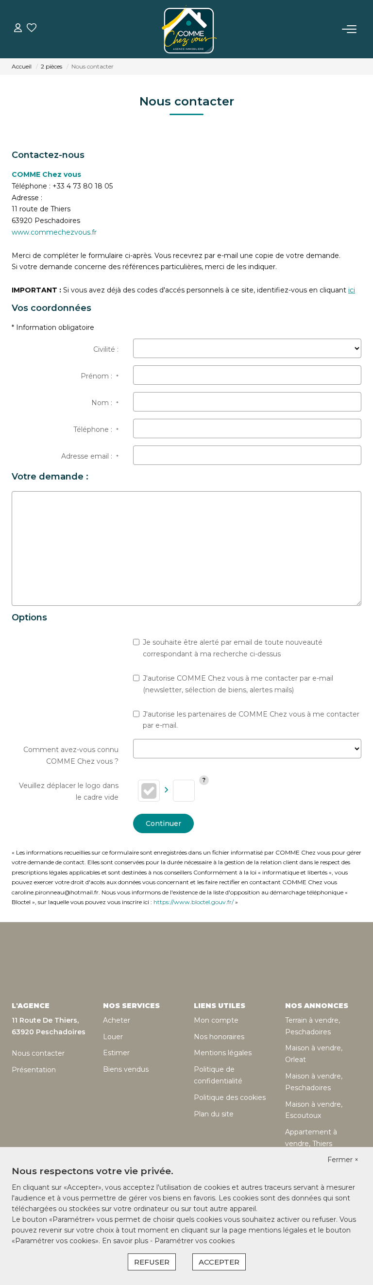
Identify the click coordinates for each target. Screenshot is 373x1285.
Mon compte (216, 1020)
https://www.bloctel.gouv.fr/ (193, 902)
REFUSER (152, 1262)
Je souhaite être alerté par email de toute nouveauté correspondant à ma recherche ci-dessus (232, 648)
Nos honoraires (219, 1036)
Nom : (105, 402)
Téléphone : (96, 429)
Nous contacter (38, 1053)
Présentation (34, 1069)
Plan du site (214, 1114)
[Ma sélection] (31, 28)
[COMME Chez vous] (189, 29)
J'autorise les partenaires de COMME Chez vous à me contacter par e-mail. (251, 720)
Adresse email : (90, 456)
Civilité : (106, 349)
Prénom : (100, 376)
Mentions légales (223, 1052)
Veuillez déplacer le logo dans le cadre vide (69, 791)
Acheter (116, 1020)
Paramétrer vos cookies (194, 1240)
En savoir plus (126, 1240)
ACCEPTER (219, 1262)
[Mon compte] (18, 28)
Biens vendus (126, 1069)
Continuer (163, 823)
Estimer (116, 1052)
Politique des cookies (230, 1097)
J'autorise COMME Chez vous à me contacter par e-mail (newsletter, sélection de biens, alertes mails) (238, 684)
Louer (113, 1036)
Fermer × (342, 1159)
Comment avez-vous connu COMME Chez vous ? (71, 755)
